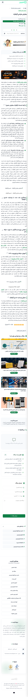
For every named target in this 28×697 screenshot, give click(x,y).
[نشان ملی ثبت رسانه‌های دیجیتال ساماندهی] (10, 667)
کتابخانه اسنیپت (20, 543)
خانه (24, 8)
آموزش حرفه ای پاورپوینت (17, 259)
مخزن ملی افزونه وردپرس (18, 531)
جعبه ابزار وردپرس (19, 539)
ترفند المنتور (14, 567)
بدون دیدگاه (21, 26)
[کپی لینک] (4, 33)
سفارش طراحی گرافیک (22, 82)
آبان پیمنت (14, 579)
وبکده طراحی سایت (14, 590)
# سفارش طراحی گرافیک (21, 331)
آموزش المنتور (14, 583)
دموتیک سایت (14, 606)
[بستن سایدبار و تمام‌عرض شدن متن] (3, 526)
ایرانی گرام (14, 610)
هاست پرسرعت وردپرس (18, 546)
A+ (11, 30)
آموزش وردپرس (20, 535)
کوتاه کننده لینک (14, 602)
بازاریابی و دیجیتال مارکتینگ (15, 8)
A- (16, 30)
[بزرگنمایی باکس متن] (5, 501)
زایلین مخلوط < (14, 614)
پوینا (16, 683)
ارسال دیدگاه (14, 516)
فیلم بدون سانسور (14, 594)
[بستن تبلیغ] (3, 72)
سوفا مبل (14, 571)
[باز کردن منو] (2, 2)
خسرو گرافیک (24, 301)
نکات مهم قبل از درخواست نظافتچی (14, 598)
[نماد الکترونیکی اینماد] (17, 667)
